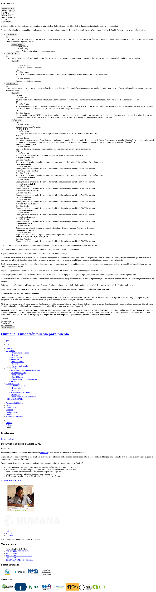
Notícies (9, 414)
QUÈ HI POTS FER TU (16, 386)
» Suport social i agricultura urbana (24, 379)
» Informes (15, 359)
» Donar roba (16, 388)
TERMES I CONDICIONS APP (19, 556)
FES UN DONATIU (14, 399)
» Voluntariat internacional (21, 392)
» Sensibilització (17, 377)
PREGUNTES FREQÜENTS (17, 551)
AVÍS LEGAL (11, 553)
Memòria (44, 453)
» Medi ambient (17, 375)
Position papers (12, 412)
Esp (7, 340)
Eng (7, 344)
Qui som (9, 423)
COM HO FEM (13, 384)
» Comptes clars (17, 357)
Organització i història (14, 403)
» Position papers (17, 362)
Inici (7, 420)
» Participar (15, 395)
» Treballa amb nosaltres (20, 366)
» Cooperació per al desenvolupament (25, 370)
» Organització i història (20, 353)
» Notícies (15, 364)
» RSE (13, 381)
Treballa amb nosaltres (14, 416)
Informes (9, 410)
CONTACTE (11, 558)
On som (9, 405)
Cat (7, 342)
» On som (14, 355)
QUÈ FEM (11, 368)
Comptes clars (11, 407)
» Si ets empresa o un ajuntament (23, 397)
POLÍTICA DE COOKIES (16, 549)
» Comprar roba (17, 390)
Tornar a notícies (7, 439)
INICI (9, 348)
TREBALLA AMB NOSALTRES (19, 560)
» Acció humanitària (18, 373)
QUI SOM (10, 351)
